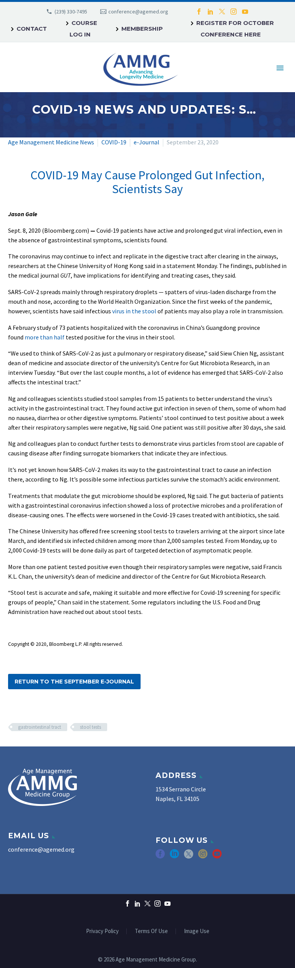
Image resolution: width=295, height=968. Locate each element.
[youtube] (217, 856)
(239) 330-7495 (71, 11)
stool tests (90, 727)
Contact (32, 28)
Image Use (196, 931)
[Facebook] (199, 11)
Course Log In (83, 28)
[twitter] (188, 856)
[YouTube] (245, 11)
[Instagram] (233, 11)
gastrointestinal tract (39, 727)
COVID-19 (113, 142)
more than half (45, 337)
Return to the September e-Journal (74, 681)
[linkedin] (174, 856)
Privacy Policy (102, 931)
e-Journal (146, 142)
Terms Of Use (151, 931)
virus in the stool (134, 311)
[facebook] (160, 856)
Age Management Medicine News (51, 142)
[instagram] (202, 856)
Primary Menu (280, 68)
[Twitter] (222, 11)
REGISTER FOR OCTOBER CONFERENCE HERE (235, 28)
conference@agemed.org (138, 11)
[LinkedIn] (210, 11)
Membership (142, 28)
